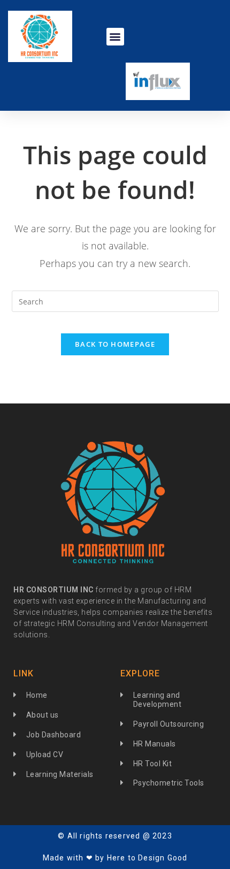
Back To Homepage (115, 344)
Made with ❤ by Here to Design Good (115, 857)
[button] (115, 36)
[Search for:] (115, 300)
